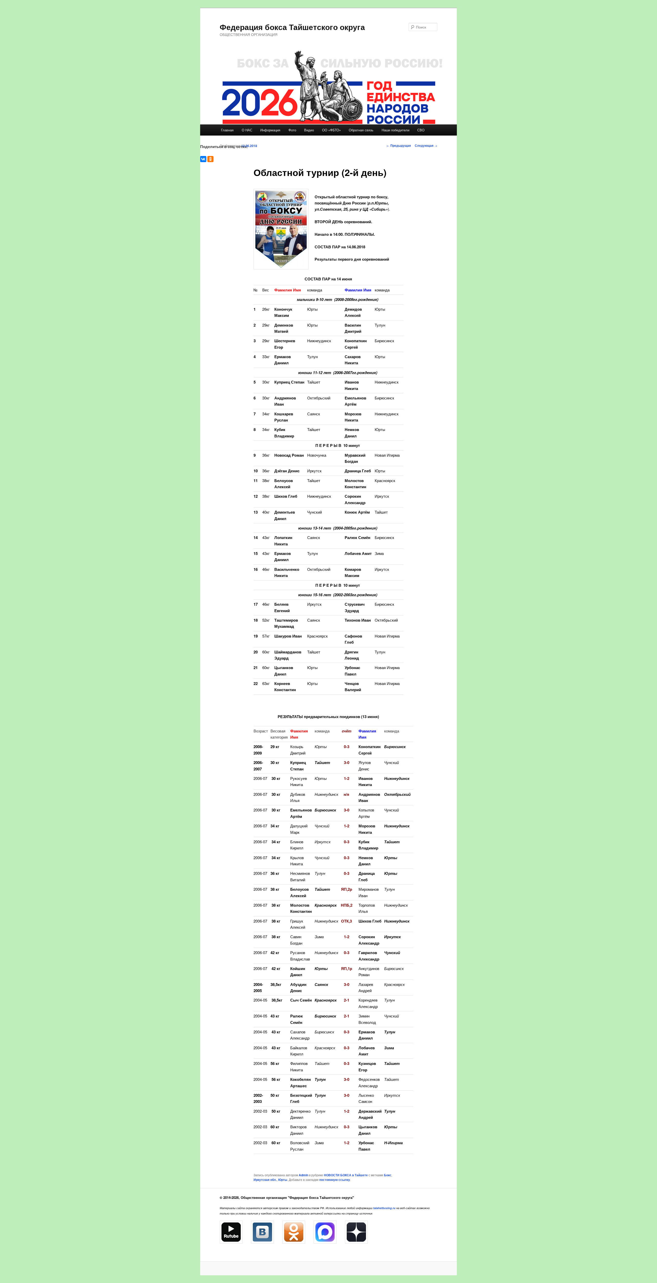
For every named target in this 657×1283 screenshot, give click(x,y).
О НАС (247, 130)
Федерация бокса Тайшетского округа (292, 26)
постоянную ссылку (334, 1179)
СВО (420, 130)
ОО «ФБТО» (331, 130)
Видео (309, 130)
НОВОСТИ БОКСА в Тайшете (346, 1175)
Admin (303, 1175)
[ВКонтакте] (203, 159)
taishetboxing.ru (384, 1208)
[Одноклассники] (210, 159)
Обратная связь (361, 130)
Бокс (387, 1175)
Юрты (282, 1179)
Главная (227, 130)
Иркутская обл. (265, 1179)
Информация (270, 130)
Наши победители (395, 130)
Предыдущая (399, 145)
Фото (292, 130)
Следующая (426, 145)
